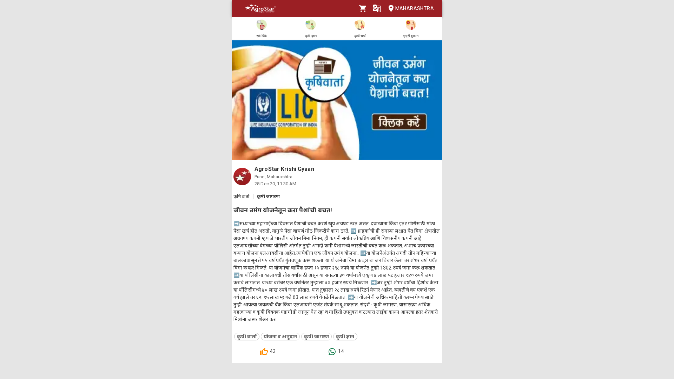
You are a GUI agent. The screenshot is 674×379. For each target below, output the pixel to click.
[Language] (377, 8)
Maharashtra (414, 8)
